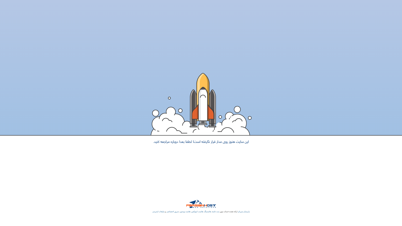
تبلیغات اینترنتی (158, 211)
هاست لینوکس (197, 211)
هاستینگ (207, 211)
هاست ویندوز (185, 211)
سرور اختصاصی (172, 211)
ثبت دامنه (215, 211)
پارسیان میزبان (244, 211)
